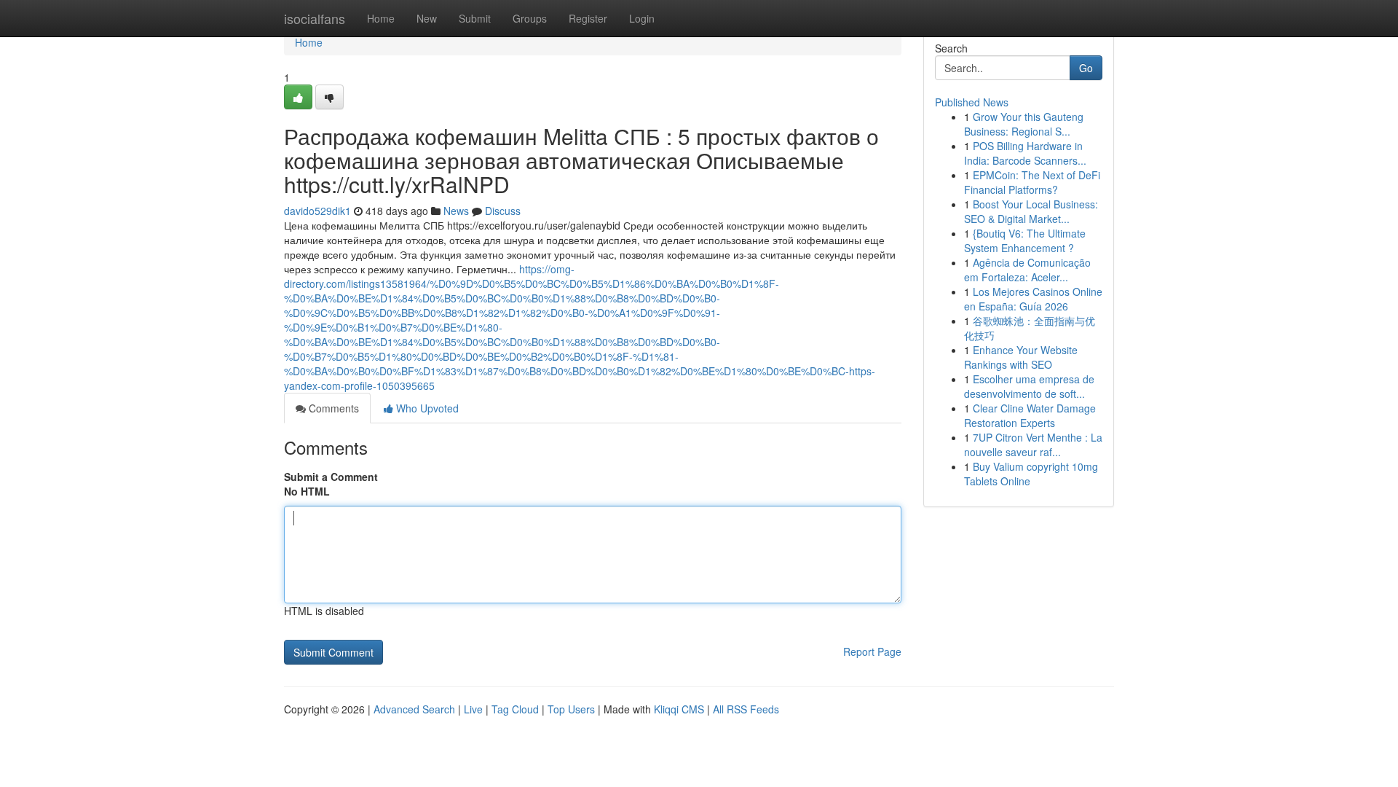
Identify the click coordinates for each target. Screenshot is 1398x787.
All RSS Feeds (746, 709)
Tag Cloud (515, 709)
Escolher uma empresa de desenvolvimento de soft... (1029, 386)
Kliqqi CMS (679, 709)
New (426, 18)
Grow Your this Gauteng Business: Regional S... (1023, 123)
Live (473, 709)
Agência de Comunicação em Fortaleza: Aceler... (1027, 269)
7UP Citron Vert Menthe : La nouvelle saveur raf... (1033, 444)
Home (381, 18)
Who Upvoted (426, 408)
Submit (475, 18)
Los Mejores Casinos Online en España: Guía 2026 (1033, 298)
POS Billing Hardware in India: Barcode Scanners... (1025, 153)
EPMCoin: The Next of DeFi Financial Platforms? (1032, 182)
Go (1086, 67)
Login (642, 18)
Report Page (872, 651)
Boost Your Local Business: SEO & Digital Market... (1031, 211)
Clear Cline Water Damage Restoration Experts (1030, 415)
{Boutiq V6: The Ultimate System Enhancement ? (1025, 240)
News (456, 210)
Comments (332, 408)
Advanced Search (414, 709)
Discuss (503, 210)
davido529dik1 (317, 210)
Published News (971, 102)
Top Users (571, 709)
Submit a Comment (331, 476)
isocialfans (314, 18)
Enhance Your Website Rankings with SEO (1021, 357)
